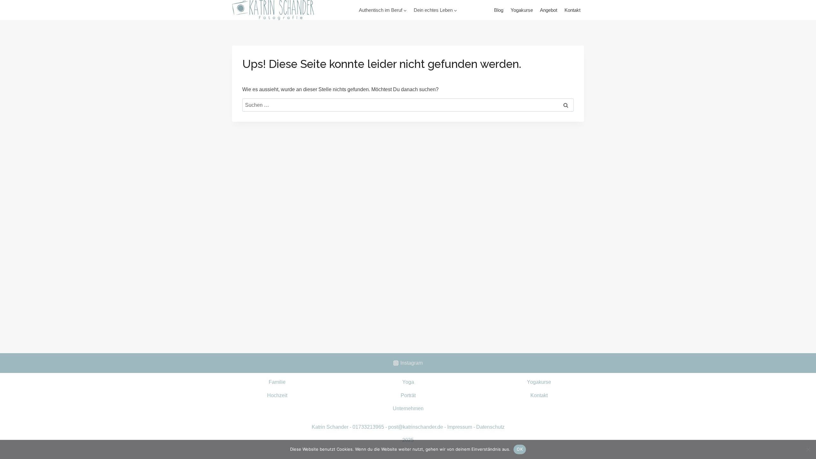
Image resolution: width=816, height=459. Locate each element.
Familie (277, 382)
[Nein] (808, 449)
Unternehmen (408, 408)
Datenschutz (490, 427)
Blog (498, 10)
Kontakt (572, 10)
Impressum (459, 427)
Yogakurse (522, 10)
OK (520, 449)
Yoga (408, 382)
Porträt (408, 395)
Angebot (548, 10)
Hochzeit (277, 395)
